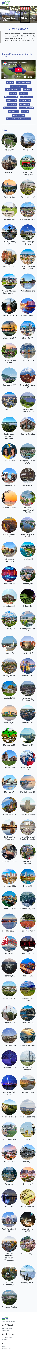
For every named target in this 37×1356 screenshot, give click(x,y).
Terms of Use (5, 1348)
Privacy (3, 1346)
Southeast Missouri (10, 108)
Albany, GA (10, 82)
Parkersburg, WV (25, 100)
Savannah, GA (12, 104)
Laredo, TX (13, 93)
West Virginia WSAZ (18, 115)
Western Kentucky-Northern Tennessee (18, 119)
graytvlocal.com (6, 1328)
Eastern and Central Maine (18, 86)
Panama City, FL (11, 100)
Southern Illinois (14, 111)
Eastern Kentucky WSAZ (13, 89)
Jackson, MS (27, 89)
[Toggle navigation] (32, 3)
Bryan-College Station (23, 82)
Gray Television (6, 1337)
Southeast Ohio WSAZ (26, 108)
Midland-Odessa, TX (11, 97)
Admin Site (5, 1330)
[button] (3, 14)
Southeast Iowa (24, 104)
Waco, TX (25, 111)
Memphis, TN (23, 93)
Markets (4, 1339)
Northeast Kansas (26, 97)
